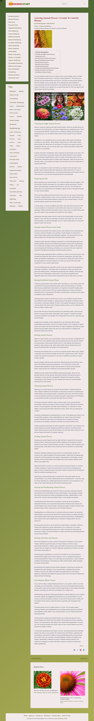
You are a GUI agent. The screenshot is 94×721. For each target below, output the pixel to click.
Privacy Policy (56, 715)
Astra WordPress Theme (61, 718)
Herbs (11, 146)
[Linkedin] (83, 650)
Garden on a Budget (14, 57)
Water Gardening (13, 48)
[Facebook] (74, 650)
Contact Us (39, 715)
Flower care (71, 701)
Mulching (11, 166)
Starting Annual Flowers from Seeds (45, 58)
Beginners (13, 91)
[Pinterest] (80, 650)
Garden (19, 116)
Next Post (84, 658)
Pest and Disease (13, 69)
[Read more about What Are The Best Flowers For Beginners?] (42, 679)
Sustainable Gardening (15, 63)
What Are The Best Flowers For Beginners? (46, 690)
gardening (13, 124)
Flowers (11, 116)
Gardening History (14, 75)
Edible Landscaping (14, 54)
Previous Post (36, 658)
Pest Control (13, 177)
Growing (11, 139)
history (18, 146)
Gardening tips (15, 128)
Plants (12, 185)
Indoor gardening (14, 152)
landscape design (14, 159)
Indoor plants (13, 156)
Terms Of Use (66, 715)
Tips (20, 195)
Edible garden (20, 106)
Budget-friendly (13, 95)
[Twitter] (77, 650)
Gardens (12, 135)
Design (11, 106)
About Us (31, 715)
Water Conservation (15, 202)
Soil (18, 185)
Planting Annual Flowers (42, 62)
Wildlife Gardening (14, 37)
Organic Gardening (14, 60)
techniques (12, 195)
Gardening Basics (13, 16)
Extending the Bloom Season (43, 72)
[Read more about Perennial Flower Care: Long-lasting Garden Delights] (72, 683)
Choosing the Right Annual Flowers (45, 54)
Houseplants (12, 149)
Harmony (11, 142)
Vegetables (12, 199)
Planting (21, 181)
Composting (12, 72)
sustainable (12, 188)
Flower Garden (13, 113)
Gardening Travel (13, 78)
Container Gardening (14, 42)
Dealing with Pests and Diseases (44, 70)
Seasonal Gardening (14, 40)
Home (25, 715)
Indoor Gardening (13, 45)
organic (19, 166)
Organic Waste (13, 173)
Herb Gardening (13, 31)
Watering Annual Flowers (42, 64)
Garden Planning (13, 19)
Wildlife (20, 206)
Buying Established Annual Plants (44, 60)
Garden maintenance (15, 132)
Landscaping (12, 51)
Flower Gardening (13, 34)
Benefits (21, 91)
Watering (12, 206)
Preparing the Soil (40, 56)
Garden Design (14, 120)
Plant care (13, 181)
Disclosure (47, 715)
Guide (19, 139)
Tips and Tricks (13, 25)
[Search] (84, 4)
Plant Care (11, 22)
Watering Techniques (14, 66)
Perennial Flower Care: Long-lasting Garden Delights (70, 698)
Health (19, 142)
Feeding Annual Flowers (42, 66)
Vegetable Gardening (14, 28)
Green (19, 135)
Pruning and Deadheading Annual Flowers (47, 68)
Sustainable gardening (15, 191)
